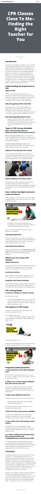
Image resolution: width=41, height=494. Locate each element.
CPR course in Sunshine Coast (12, 340)
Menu (37, 1)
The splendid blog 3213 (7, 1)
